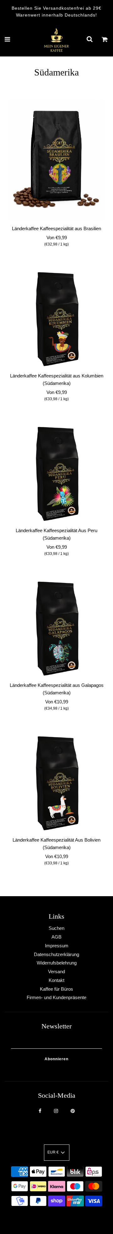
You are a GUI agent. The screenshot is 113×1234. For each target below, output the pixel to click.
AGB (56, 937)
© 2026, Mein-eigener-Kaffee (48, 1218)
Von (56, 240)
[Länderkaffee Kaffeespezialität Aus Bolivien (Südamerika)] (56, 783)
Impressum (56, 945)
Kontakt (56, 980)
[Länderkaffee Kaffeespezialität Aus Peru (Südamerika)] (56, 473)
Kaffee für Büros (56, 989)
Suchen (56, 928)
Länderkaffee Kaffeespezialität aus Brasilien (56, 228)
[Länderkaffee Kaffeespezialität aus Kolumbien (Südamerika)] (56, 319)
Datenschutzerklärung (56, 954)
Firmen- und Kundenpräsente (56, 997)
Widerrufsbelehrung (57, 962)
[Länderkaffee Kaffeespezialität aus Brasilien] (56, 159)
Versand (56, 971)
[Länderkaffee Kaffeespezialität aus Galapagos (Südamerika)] (56, 628)
